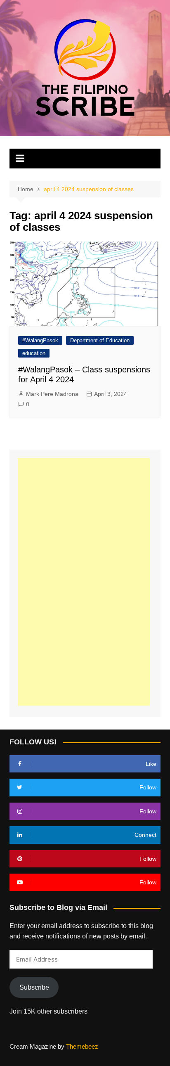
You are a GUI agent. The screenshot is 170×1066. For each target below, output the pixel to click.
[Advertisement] (84, 582)
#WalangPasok (40, 340)
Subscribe (34, 987)
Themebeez (82, 1046)
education (33, 353)
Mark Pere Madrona (52, 394)
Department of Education (100, 340)
